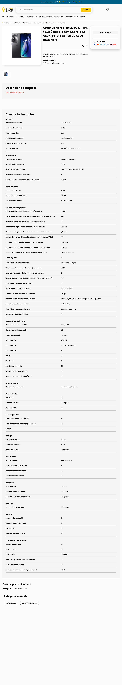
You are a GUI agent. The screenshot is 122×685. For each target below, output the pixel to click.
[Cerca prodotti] (86, 10)
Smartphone (50, 23)
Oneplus (52, 60)
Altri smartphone (61, 23)
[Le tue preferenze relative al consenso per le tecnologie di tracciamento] (118, 681)
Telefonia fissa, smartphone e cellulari (33, 23)
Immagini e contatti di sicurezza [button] (15, 589)
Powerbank (11, 603)
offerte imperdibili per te (71, 2)
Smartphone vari (29, 603)
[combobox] (54, 10)
